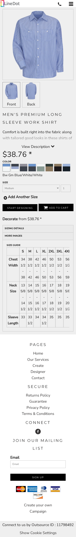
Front (11, 104)
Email (14, 457)
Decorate (10, 219)
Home (38, 353)
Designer (38, 371)
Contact (38, 378)
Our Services (38, 359)
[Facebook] (38, 431)
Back (31, 104)
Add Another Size (23, 196)
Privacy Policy (38, 407)
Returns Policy (38, 395)
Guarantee (38, 401)
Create (38, 365)
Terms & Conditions (38, 413)
